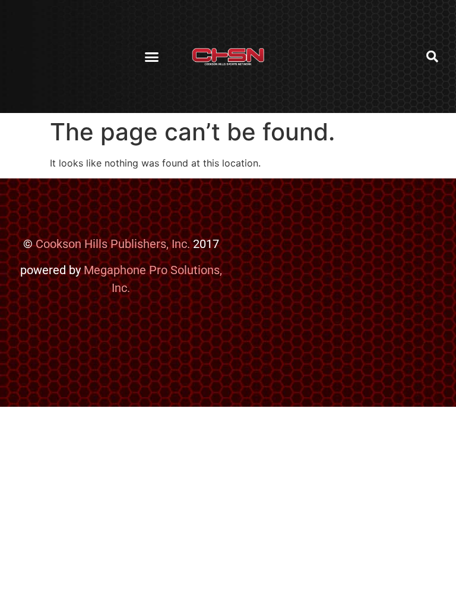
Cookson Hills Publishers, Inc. (113, 244)
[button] (151, 56)
